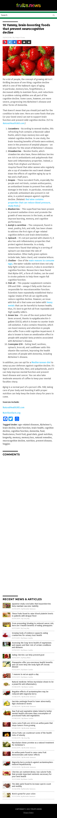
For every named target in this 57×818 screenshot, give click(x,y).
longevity (7, 437)
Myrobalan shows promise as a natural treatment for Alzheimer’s (33, 744)
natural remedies (43, 437)
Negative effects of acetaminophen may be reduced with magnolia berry (30, 693)
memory (16, 437)
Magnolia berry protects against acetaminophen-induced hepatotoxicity (32, 763)
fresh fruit (21, 434)
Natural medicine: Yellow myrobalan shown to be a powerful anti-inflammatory (33, 683)
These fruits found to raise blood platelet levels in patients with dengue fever (32, 614)
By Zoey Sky (25, 618)
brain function (23, 428)
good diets (32, 434)
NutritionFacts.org (11, 413)
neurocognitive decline (14, 440)
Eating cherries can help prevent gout (28, 655)
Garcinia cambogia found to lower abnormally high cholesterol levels (31, 702)
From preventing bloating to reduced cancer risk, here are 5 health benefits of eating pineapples (33, 624)
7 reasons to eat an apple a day (25, 674)
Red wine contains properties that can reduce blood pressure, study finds (29, 202)
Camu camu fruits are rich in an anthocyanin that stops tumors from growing (32, 724)
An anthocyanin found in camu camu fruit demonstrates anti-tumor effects (29, 753)
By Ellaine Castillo (27, 638)
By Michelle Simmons (28, 609)
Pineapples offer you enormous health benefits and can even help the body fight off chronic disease (32, 664)
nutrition (30, 440)
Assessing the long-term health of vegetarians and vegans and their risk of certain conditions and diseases (31, 645)
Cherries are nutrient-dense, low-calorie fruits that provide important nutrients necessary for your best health (32, 774)
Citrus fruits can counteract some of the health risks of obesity (32, 734)
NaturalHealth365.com (13, 123)
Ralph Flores (20, 37)
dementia (34, 431)
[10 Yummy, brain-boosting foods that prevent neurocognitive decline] (28, 8)
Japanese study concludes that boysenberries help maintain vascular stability (31, 605)
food (42, 431)
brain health (38, 428)
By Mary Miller (26, 658)
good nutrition (45, 434)
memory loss (27, 437)
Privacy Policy (28, 813)
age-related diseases (28, 424)
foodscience (9, 434)
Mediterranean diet (41, 362)
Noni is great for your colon (23, 794)
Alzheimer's (45, 424)
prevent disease (44, 440)
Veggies (6, 444)
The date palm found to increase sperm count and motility (31, 785)
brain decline (9, 428)
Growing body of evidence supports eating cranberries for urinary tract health (30, 634)
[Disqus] (28, 491)
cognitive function (19, 431)
